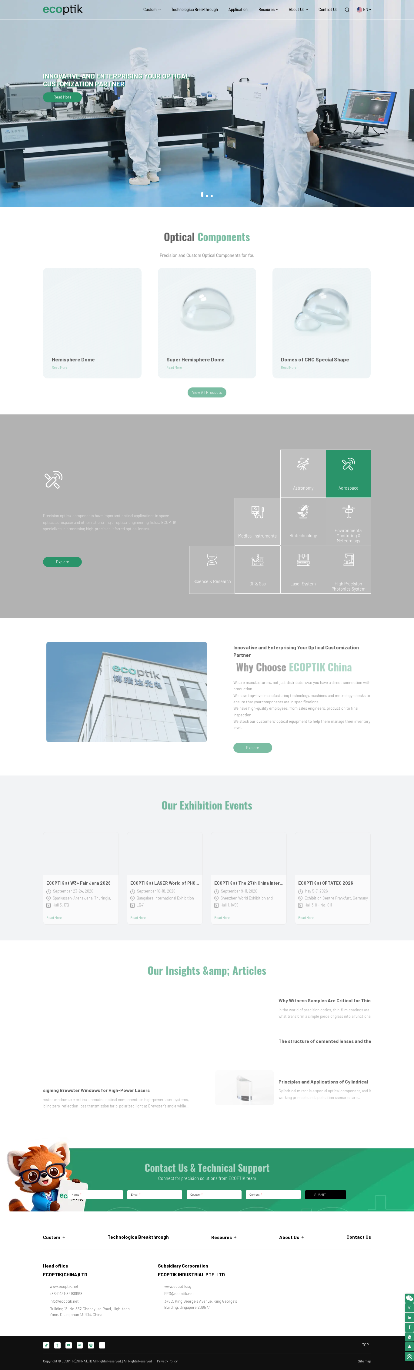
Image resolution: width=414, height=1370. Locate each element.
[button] (202, 194)
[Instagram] (91, 1345)
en (365, 9)
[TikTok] (46, 1345)
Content (255, 1194)
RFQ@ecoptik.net (179, 1293)
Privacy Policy (167, 1361)
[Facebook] (57, 1345)
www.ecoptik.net (64, 1286)
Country (196, 1194)
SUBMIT (320, 1195)
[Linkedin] (80, 1345)
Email (135, 1194)
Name (76, 1194)
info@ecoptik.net (64, 1301)
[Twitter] (102, 1345)
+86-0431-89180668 (66, 1293)
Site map (364, 1361)
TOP (365, 1344)
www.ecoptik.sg (177, 1286)
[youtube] (68, 1345)
